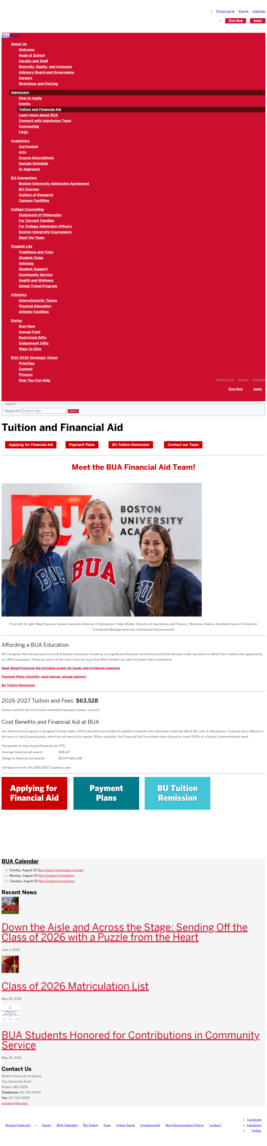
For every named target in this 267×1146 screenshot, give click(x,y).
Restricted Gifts (33, 337)
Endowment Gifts (34, 343)
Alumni (243, 11)
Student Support (33, 269)
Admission (20, 92)
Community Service (36, 274)
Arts (22, 152)
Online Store (125, 1125)
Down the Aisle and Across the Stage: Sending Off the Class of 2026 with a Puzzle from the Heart (125, 932)
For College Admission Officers (45, 226)
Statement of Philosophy (40, 215)
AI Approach (29, 169)
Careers (25, 78)
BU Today (90, 1125)
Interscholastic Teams (38, 300)
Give (107, 1125)
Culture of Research (36, 195)
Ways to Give (30, 349)
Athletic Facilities (34, 312)
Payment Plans (82, 444)
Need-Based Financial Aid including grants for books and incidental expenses (61, 668)
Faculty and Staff (33, 61)
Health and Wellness (36, 280)
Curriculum (28, 146)
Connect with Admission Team (45, 120)
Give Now (235, 21)
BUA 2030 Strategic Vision (34, 357)
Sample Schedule (33, 163)
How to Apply (30, 98)
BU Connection (24, 178)
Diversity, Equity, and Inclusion (45, 66)
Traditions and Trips (36, 252)
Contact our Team (183, 444)
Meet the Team (31, 237)
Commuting (29, 126)
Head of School (32, 55)
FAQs (23, 132)
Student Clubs (31, 257)
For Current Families (36, 220)
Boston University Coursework (45, 232)
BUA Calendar (20, 861)
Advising (26, 263)
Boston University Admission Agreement (54, 183)
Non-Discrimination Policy (184, 1125)
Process (26, 374)
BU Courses (29, 189)
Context (26, 369)
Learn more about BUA (38, 115)
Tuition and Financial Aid (40, 109)
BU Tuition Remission (130, 444)
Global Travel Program (38, 286)
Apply (257, 21)
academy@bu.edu (15, 1103)
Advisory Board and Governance (46, 72)
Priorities (27, 363)
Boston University (18, 1125)
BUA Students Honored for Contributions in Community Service (131, 1040)
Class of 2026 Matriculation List (75, 986)
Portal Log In (225, 11)
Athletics (19, 295)
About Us (19, 44)
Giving (16, 320)
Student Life (21, 246)
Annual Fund (29, 332)
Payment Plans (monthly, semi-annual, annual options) (44, 677)
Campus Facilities (34, 200)
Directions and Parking (38, 83)
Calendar (258, 11)
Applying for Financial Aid (31, 444)
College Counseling (27, 209)
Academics (20, 141)
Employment (150, 1125)
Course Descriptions (36, 158)
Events (24, 103)
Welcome (26, 49)
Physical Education (35, 306)
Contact (215, 1125)
